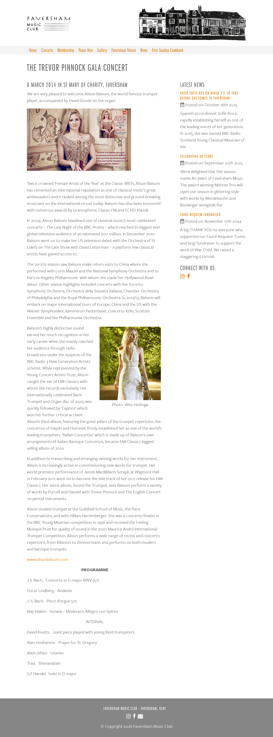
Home (33, 50)
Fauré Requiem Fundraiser (200, 214)
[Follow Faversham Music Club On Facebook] (189, 277)
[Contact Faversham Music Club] (140, 717)
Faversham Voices (123, 50)
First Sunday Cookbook (167, 50)
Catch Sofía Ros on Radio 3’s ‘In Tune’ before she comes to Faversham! (210, 95)
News (144, 50)
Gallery (102, 50)
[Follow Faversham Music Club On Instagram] (183, 277)
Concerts (47, 50)
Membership (66, 50)
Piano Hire (86, 50)
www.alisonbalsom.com (47, 559)
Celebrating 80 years (196, 156)
